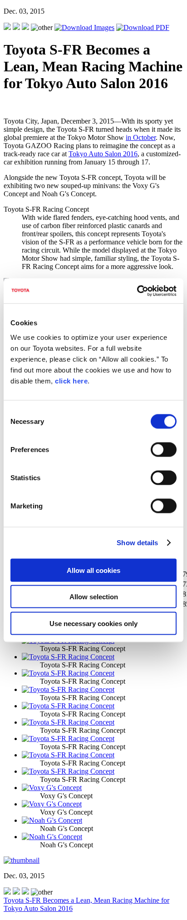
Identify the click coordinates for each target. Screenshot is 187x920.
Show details (137, 543)
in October (141, 137)
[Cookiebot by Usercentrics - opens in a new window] (137, 291)
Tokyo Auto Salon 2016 (103, 154)
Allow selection (93, 597)
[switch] (164, 449)
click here (71, 380)
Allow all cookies (93, 570)
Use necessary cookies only (93, 623)
